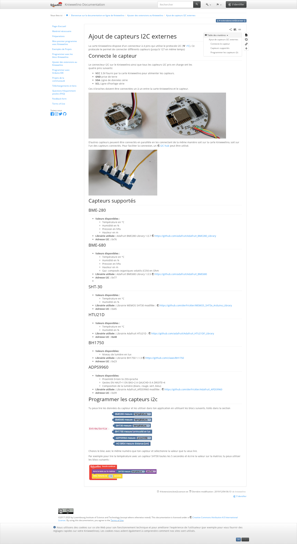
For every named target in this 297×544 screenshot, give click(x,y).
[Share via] (230, 29)
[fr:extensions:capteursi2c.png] (131, 428)
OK (238, 539)
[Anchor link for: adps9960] (110, 367)
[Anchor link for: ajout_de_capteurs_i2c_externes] (180, 36)
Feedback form (59, 98)
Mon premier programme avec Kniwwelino (64, 42)
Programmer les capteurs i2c (224, 52)
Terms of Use (58, 103)
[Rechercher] (197, 4)
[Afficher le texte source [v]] (246, 35)
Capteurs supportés (220, 48)
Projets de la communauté (58, 79)
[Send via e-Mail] (235, 29)
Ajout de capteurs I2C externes (180, 15)
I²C (188, 45)
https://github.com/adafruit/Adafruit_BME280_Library (185, 235)
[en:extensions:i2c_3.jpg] (123, 172)
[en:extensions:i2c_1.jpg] (123, 115)
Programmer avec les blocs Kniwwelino (62, 55)
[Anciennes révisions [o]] (246, 39)
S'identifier (241, 496)
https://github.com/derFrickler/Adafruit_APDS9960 (193, 389)
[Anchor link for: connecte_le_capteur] (139, 55)
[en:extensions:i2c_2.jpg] (191, 115)
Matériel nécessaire (61, 31)
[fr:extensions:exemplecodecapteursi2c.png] (123, 472)
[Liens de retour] (246, 44)
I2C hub (164, 145)
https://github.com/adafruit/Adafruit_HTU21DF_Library (182, 333)
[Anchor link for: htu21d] (107, 314)
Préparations (58, 36)
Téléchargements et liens (64, 85)
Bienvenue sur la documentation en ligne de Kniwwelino (97, 15)
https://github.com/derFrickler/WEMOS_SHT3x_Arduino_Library (196, 305)
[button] (208, 4)
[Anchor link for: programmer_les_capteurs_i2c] (160, 399)
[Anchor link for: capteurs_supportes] (138, 200)
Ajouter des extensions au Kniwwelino (145, 15)
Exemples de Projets (62, 49)
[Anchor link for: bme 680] (108, 245)
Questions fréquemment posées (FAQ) (64, 92)
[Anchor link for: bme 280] (108, 210)
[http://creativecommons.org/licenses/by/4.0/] (65, 511)
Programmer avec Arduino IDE (61, 71)
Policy (245, 539)
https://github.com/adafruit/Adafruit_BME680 (181, 274)
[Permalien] (239, 29)
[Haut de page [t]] (246, 48)
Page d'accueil (59, 26)
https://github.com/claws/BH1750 (165, 358)
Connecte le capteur (220, 43)
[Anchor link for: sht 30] (104, 286)
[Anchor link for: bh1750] (106, 342)
